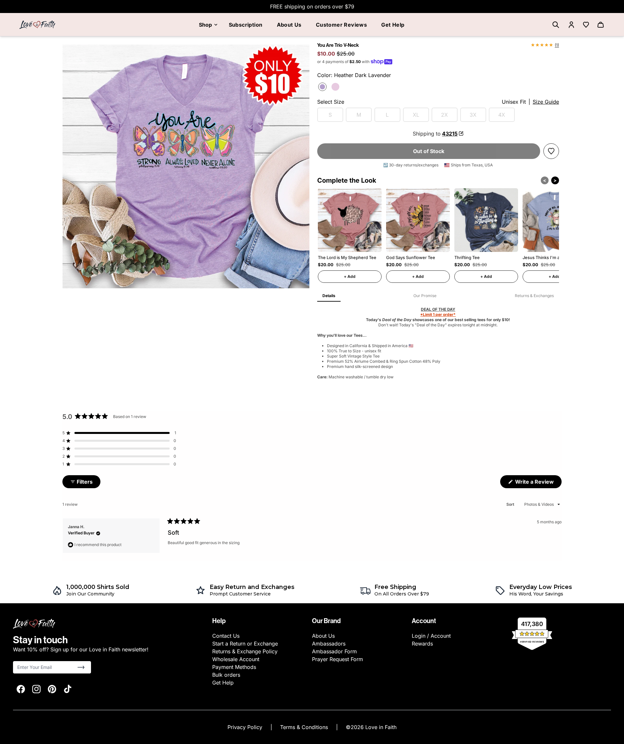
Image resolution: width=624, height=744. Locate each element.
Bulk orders (226, 675)
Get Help (392, 24)
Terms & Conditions (305, 727)
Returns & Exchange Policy (245, 651)
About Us (289, 24)
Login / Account (431, 636)
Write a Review (538, 483)
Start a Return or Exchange (245, 643)
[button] (119, 433)
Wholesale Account (235, 659)
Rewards (422, 643)
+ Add (350, 276)
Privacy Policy (246, 727)
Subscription (246, 24)
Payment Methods (234, 667)
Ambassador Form (334, 651)
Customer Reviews (341, 24)
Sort (510, 504)
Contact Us (226, 636)
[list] (185, 165)
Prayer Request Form (337, 659)
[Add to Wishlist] (551, 151)
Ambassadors (328, 643)
